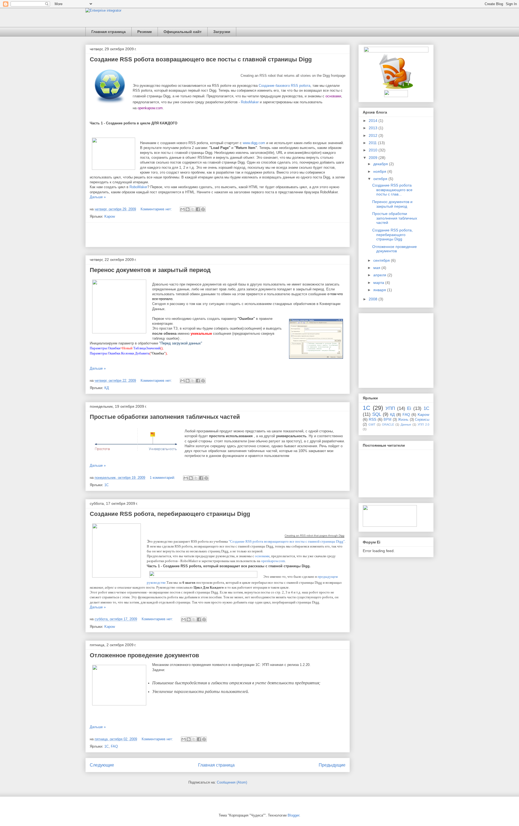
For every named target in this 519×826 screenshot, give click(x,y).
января (380, 290)
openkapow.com (150, 108)
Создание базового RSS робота (284, 86)
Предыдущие (332, 765)
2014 (373, 120)
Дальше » (98, 197)
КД (106, 388)
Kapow (109, 216)
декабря (381, 164)
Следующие (102, 765)
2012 (373, 135)
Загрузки (221, 31)
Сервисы (422, 420)
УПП (390, 408)
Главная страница (108, 31)
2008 (373, 299)
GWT (371, 424)
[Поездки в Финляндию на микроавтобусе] (390, 525)
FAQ (114, 746)
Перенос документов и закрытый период (150, 270)
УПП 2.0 (423, 424)
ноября (380, 171)
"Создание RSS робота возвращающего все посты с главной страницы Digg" (287, 541)
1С (106, 485)
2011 (373, 143)
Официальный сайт (183, 31)
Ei (409, 408)
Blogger (293, 815)
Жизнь (403, 420)
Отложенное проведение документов (144, 655)
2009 (373, 157)
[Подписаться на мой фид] (396, 88)
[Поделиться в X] (192, 209)
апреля (380, 275)
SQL (376, 414)
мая (377, 268)
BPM (387, 420)
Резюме (144, 31)
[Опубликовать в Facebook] (198, 209)
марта (379, 282)
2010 (373, 150)
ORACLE (388, 424)
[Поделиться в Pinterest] (203, 209)
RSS (372, 419)
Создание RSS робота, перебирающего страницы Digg (170, 513)
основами (333, 96)
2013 (373, 128)
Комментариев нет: (157, 209)
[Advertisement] (217, 235)
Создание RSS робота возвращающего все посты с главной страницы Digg (201, 59)
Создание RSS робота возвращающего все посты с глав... (392, 190)
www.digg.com (254, 143)
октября (380, 179)
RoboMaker (250, 102)
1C (426, 408)
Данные (406, 424)
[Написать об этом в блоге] (187, 209)
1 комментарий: (163, 478)
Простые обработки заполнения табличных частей (165, 416)
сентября (382, 260)
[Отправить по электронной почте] (182, 209)
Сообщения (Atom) (232, 782)
